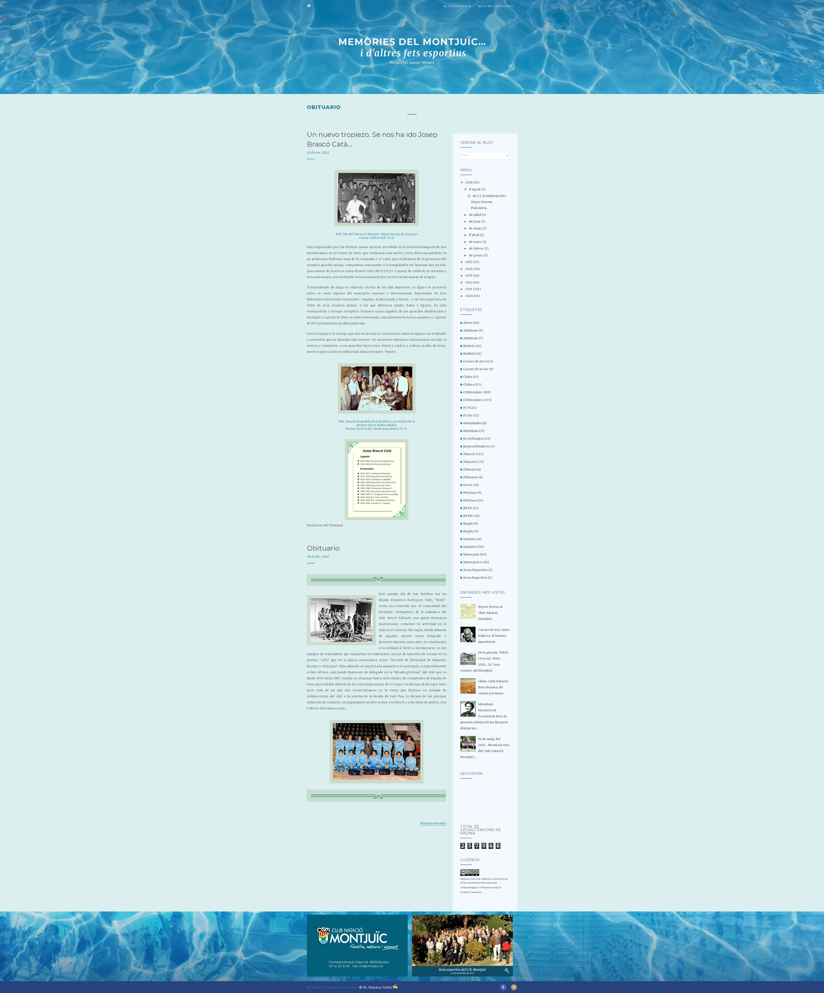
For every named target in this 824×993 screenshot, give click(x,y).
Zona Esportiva (475, 578)
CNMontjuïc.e (474, 400)
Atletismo (470, 338)
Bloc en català (457, 6)
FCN (466, 408)
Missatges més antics (433, 823)
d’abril (474, 235)
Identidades (472, 423)
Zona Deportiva (475, 570)
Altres (468, 323)
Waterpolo (471, 554)
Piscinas (469, 493)
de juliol (475, 215)
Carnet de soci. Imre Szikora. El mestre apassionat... (494, 636)
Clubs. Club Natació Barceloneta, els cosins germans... (493, 687)
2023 (469, 275)
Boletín (469, 346)
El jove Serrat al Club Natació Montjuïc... (490, 613)
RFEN (467, 508)
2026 (469, 182)
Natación (470, 462)
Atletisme (470, 330)
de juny (475, 221)
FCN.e (468, 415)
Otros (467, 485)
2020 (469, 296)
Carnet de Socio (475, 369)
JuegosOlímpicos (476, 446)
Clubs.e (469, 384)
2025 (469, 262)
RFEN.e (468, 516)
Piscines (469, 500)
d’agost (475, 189)
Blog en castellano (495, 6)
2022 (469, 282)
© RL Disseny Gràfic (375, 987)
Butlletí (469, 354)
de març (475, 242)
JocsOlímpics (473, 438)
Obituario (323, 548)
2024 (469, 269)
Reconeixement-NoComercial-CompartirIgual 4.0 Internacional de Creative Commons (480, 887)
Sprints (469, 539)
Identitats (470, 431)
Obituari (469, 469)
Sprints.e (470, 547)
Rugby (468, 531)
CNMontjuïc (472, 392)
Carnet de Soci (474, 361)
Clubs (467, 377)
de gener (476, 255)
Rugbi (468, 523)
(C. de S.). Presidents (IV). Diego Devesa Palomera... (487, 202)
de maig (475, 228)
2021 (469, 289)
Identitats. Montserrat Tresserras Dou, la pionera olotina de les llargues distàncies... (484, 716)
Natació (469, 454)
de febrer (476, 248)
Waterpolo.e (472, 562)
